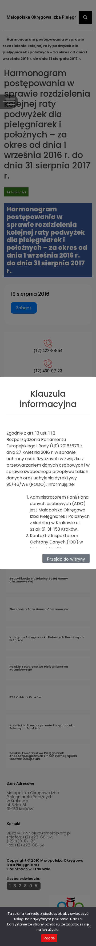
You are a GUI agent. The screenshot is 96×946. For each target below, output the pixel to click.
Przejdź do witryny (66, 559)
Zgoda (49, 938)
